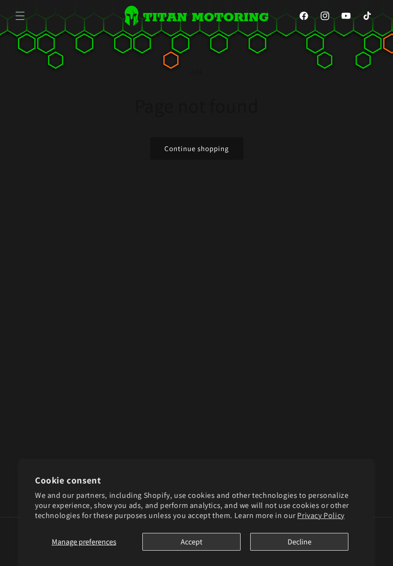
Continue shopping (196, 148)
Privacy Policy (320, 515)
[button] (20, 15)
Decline (300, 542)
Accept (191, 542)
